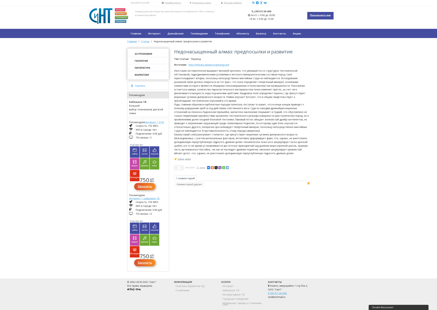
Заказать (145, 186)
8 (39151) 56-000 (277, 293)
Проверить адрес (201, 2)
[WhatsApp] (223, 167)
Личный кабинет (233, 2)
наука (188, 159)
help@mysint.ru (173, 2)
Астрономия (143, 54)
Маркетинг (142, 74)
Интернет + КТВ (154, 122)
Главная (132, 41)
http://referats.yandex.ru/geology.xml (209, 64)
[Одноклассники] (212, 167)
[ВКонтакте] (208, 167)
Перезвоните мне (320, 15)
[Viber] (219, 167)
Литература (142, 68)
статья (181, 159)
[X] (216, 167)
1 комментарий (185, 178)
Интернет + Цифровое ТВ (144, 198)
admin (202, 167)
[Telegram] (227, 167)
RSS (308, 183)
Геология (141, 61)
